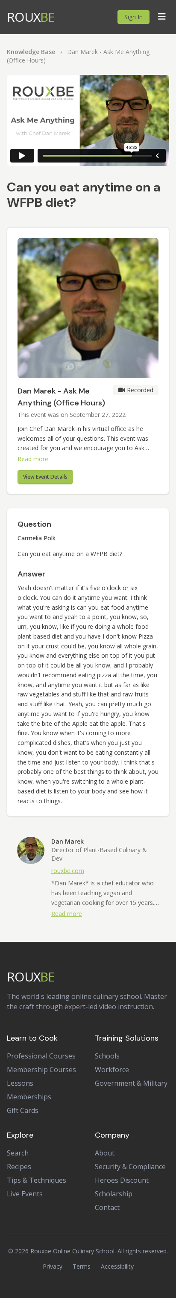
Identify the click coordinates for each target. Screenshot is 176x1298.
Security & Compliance (130, 1166)
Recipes (19, 1166)
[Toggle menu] (162, 17)
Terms (82, 1266)
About (104, 1153)
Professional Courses (41, 1056)
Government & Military (131, 1083)
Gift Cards (22, 1110)
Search (18, 1153)
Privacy (52, 1266)
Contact (107, 1207)
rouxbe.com (67, 871)
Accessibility (117, 1266)
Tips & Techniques (36, 1180)
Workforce (112, 1069)
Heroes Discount (122, 1180)
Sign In (133, 17)
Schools (107, 1056)
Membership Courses (41, 1069)
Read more (33, 459)
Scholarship (113, 1193)
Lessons (20, 1083)
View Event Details (45, 476)
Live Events (25, 1193)
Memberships (29, 1096)
